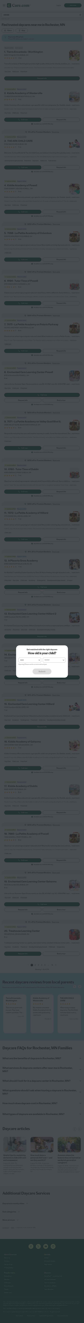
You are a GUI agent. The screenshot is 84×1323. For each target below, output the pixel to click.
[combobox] (30, 660)
